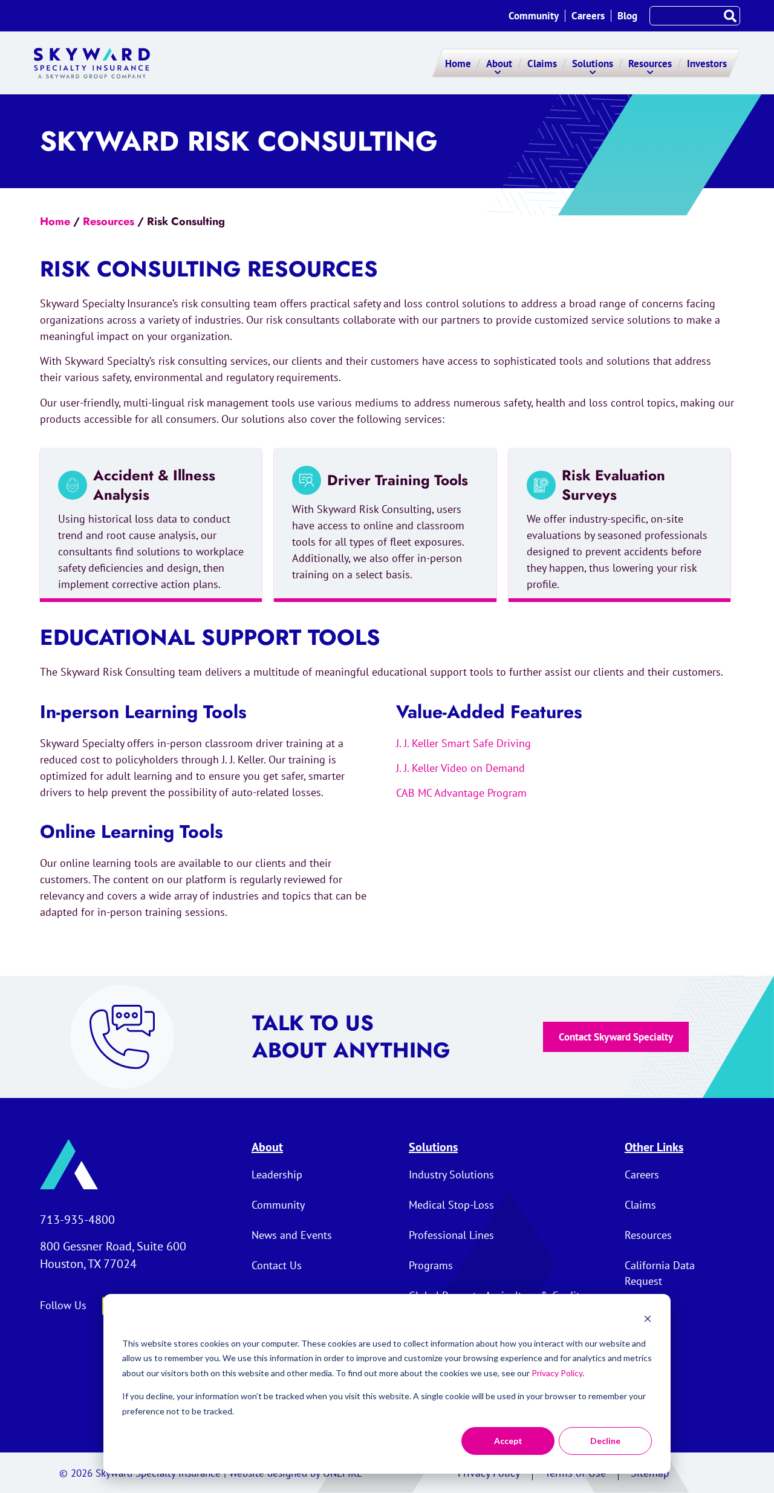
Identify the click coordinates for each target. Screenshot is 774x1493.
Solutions (433, 1147)
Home (55, 221)
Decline (605, 1441)
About (267, 1147)
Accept (508, 1441)
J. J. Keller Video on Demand (460, 768)
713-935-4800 (77, 1219)
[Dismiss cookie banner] (647, 1320)
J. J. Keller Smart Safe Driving (463, 743)
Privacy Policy (557, 1373)
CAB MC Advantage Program (461, 793)
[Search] (730, 16)
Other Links (654, 1147)
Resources (108, 221)
